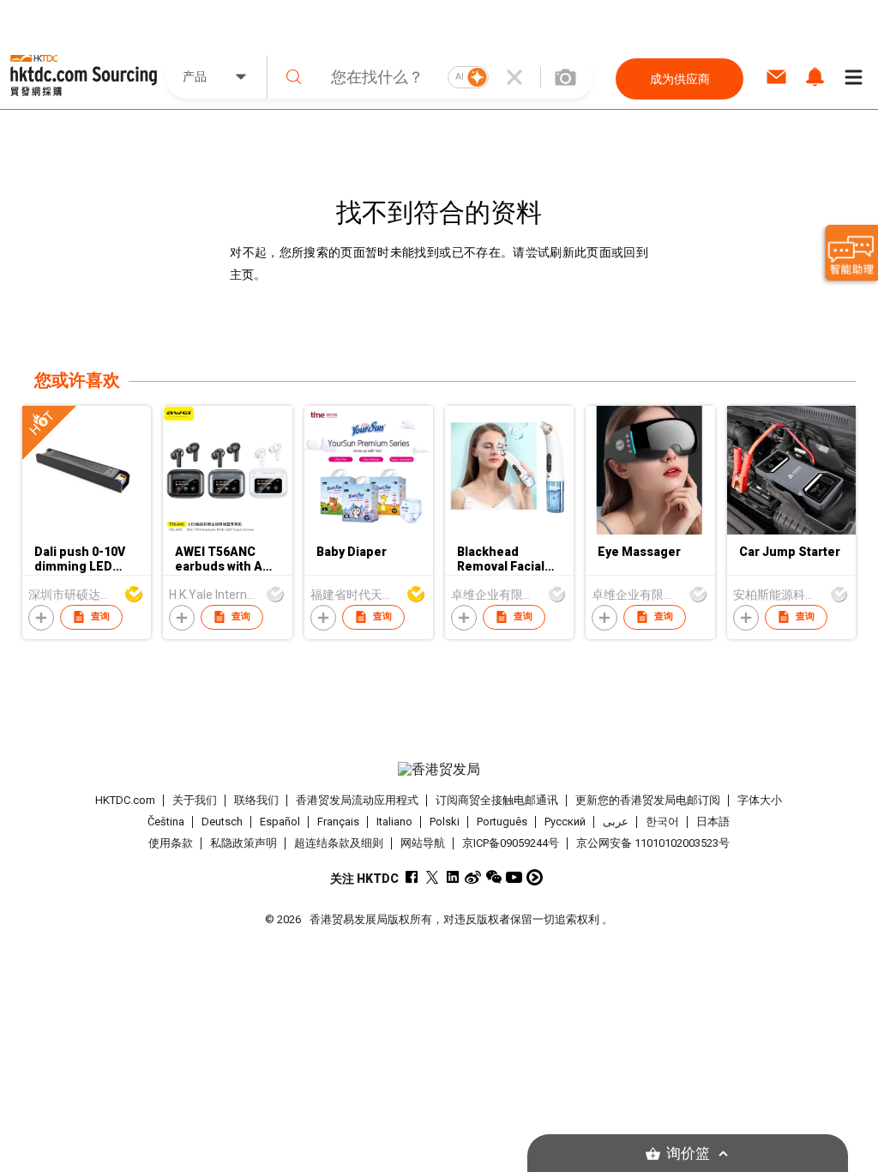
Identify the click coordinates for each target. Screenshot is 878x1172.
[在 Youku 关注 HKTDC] (534, 877)
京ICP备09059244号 (510, 843)
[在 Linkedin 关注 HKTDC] (452, 877)
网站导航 (422, 843)
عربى (615, 821)
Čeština (165, 821)
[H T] (86, 530)
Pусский (565, 821)
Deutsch (222, 821)
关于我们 (194, 800)
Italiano (394, 821)
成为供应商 (680, 79)
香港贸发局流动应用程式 (357, 800)
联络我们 (256, 800)
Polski (445, 821)
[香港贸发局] (439, 769)
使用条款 (170, 843)
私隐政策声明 (243, 843)
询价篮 (688, 1153)
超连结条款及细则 (338, 843)
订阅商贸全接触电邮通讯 (497, 800)
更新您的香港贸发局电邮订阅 (647, 800)
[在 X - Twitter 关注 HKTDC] (432, 877)
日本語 (713, 821)
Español (280, 821)
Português (502, 821)
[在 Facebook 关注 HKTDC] (411, 877)
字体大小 (759, 800)
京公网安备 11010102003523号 (653, 843)
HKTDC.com (125, 800)
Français (338, 821)
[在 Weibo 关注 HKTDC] (473, 877)
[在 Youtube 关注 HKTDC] (514, 877)
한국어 (662, 821)
